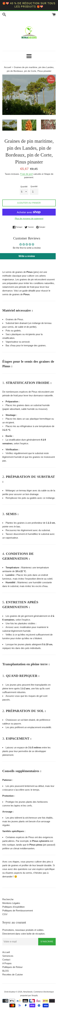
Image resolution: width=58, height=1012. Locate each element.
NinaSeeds (28, 992)
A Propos (7, 963)
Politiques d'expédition (13, 906)
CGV (4, 914)
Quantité (24, 187)
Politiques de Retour (12, 967)
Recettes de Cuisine (12, 974)
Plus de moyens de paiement (29, 218)
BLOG (5, 970)
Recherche (7, 899)
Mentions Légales (11, 903)
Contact (6, 959)
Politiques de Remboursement (17, 910)
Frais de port (26, 174)
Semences (7, 956)
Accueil (6, 952)
